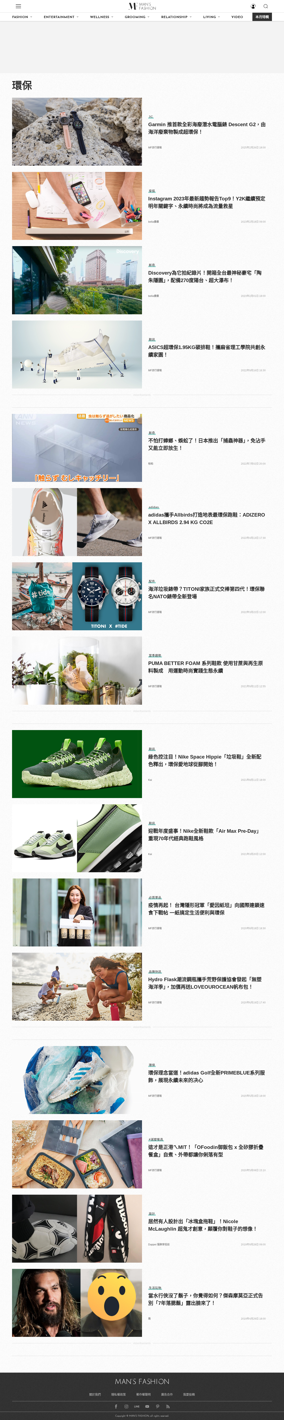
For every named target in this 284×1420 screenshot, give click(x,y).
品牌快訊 (155, 971)
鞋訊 (152, 339)
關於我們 (95, 1394)
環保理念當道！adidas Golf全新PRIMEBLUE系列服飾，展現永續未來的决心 (206, 1076)
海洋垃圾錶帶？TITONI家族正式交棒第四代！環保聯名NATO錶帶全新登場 (206, 592)
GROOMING (135, 17)
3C (151, 116)
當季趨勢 (155, 655)
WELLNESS (99, 17)
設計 (152, 1213)
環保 (152, 1065)
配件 (152, 581)
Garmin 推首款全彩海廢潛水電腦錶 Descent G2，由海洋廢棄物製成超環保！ (207, 128)
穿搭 (152, 190)
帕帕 (150, 463)
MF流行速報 (155, 147)
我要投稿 (189, 1394)
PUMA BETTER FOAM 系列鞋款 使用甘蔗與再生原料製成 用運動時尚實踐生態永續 (205, 667)
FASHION (20, 17)
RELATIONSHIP (174, 17)
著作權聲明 (143, 1394)
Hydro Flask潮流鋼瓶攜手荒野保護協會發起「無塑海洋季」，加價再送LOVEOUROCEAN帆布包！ (205, 983)
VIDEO (237, 17)
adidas (154, 507)
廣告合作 (167, 1394)
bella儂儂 (153, 221)
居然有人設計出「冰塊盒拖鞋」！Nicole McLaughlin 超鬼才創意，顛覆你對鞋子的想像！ (203, 1225)
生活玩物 (155, 1287)
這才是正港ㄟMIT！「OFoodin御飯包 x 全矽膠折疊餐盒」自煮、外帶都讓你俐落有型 (205, 1150)
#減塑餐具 (156, 1139)
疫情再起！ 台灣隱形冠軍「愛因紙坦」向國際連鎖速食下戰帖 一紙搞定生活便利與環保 (206, 908)
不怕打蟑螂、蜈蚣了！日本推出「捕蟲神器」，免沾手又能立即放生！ (206, 444)
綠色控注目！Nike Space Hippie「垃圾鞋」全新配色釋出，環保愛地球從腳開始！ (204, 760)
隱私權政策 (118, 1394)
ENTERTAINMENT (59, 17)
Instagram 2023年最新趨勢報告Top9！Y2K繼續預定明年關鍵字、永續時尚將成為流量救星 (206, 202)
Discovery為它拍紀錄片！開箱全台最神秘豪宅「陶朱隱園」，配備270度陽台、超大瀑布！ (205, 276)
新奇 (152, 265)
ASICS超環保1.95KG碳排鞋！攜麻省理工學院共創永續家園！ (206, 351)
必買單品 (155, 897)
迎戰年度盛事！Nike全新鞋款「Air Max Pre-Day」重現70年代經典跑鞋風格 (204, 834)
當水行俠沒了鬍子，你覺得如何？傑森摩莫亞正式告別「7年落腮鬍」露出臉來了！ (205, 1299)
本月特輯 (262, 17)
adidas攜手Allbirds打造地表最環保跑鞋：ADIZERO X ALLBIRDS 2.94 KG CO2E (206, 518)
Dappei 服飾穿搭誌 (159, 1244)
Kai (150, 779)
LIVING (209, 17)
